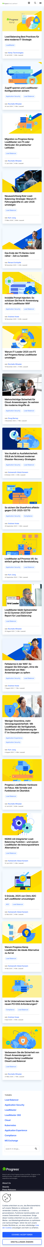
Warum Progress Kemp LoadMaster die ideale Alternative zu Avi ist (22, 950)
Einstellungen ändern (22, 1242)
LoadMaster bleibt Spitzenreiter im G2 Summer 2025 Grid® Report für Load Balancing (21, 613)
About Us (6, 1183)
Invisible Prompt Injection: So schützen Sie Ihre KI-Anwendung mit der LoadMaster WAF (21, 300)
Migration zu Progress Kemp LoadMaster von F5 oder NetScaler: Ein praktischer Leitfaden (19, 143)
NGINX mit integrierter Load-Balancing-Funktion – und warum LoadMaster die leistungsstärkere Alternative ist (22, 843)
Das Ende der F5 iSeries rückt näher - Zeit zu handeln (20, 254)
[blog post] (22, 21)
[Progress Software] (10, 1169)
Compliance (28, 516)
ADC (7, 904)
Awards (5, 1187)
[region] (22, 1219)
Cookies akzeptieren (22, 1234)
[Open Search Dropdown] (35, 3)
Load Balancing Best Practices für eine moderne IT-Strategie (22, 38)
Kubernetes (10, 1125)
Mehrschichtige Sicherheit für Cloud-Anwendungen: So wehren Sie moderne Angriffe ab (22, 402)
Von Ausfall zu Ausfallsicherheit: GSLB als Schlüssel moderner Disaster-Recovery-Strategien (21, 456)
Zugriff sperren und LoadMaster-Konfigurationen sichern (21, 89)
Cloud (7, 1120)
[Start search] (36, 1149)
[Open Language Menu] (29, 3)
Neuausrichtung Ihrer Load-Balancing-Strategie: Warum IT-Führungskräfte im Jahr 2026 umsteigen (21, 200)
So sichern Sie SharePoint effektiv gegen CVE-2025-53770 (22, 509)
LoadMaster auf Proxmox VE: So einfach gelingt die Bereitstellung (21, 560)
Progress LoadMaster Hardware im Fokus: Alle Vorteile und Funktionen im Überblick (21, 788)
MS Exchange (11, 1140)
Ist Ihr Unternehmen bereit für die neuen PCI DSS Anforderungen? (22, 1003)
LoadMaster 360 (13, 1115)
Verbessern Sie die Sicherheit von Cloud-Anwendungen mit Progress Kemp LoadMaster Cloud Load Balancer (22, 1056)
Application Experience (14, 738)
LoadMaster (10, 45)
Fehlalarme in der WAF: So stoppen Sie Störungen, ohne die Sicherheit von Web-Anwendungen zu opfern (21, 668)
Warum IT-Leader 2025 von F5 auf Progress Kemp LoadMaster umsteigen (21, 354)
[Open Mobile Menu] (40, 3)
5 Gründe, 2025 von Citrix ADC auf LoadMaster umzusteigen (20, 897)
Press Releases (9, 1190)
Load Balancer (29, 96)
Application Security (13, 96)
